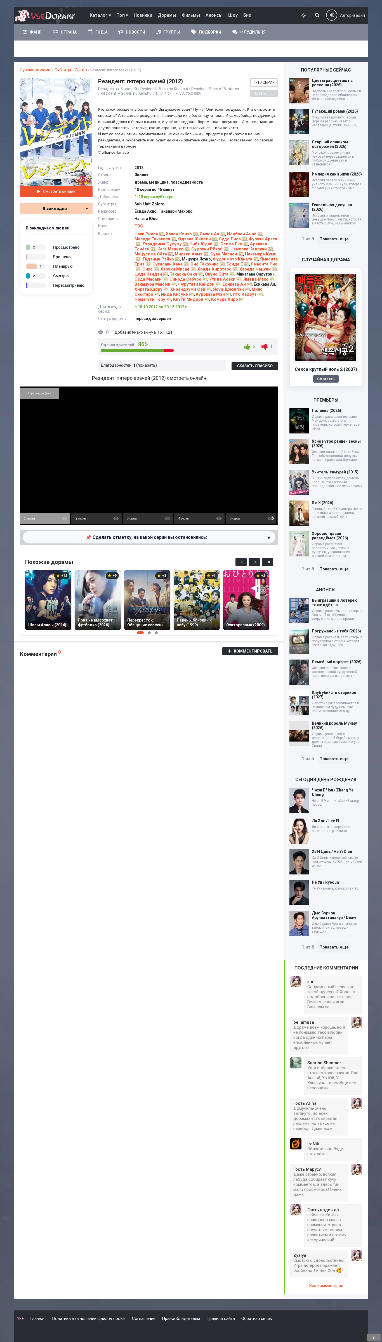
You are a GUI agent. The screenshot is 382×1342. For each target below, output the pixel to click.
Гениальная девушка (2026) (332, 207)
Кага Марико (170, 249)
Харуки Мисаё (175, 269)
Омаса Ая (209, 233)
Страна (69, 32)
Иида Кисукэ (174, 294)
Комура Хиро (224, 299)
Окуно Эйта (216, 274)
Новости (135, 32)
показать (146, 365)
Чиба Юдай (201, 243)
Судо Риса (230, 238)
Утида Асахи (222, 279)
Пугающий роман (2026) (335, 111)
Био (247, 15)
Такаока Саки (183, 274)
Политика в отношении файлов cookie (89, 1318)
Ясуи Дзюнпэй (228, 289)
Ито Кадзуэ (245, 294)
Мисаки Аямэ (188, 254)
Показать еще (334, 238)
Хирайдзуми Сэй (187, 289)
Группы (171, 32)
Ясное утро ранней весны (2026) (336, 443)
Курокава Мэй (210, 294)
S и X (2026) (322, 503)
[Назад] (241, 562)
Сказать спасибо (255, 366)
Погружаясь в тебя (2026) (336, 631)
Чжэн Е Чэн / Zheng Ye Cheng (332, 792)
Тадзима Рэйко (158, 259)
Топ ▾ (122, 15)
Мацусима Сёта (151, 254)
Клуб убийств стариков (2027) (334, 694)
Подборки (210, 32)
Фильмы (191, 15)
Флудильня (253, 32)
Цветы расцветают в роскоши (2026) (332, 82)
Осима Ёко (231, 243)
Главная (38, 1318)
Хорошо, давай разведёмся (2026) (330, 535)
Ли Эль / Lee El (325, 821)
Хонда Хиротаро (214, 269)
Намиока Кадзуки (248, 249)
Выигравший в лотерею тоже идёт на (335, 602)
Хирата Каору (148, 289)
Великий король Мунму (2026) (334, 725)
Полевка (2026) (326, 410)
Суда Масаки (148, 279)
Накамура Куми (261, 254)
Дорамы (167, 15)
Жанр (36, 32)
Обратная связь (256, 1318)
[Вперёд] (254, 562)
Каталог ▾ (100, 15)
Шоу (233, 15)
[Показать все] (267, 562)
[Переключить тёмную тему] (303, 15)
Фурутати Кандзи (196, 284)
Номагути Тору (150, 299)
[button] (86, 83)
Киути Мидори (188, 299)
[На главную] (46, 15)
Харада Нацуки (255, 269)
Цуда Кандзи (148, 274)
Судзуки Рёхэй (207, 249)
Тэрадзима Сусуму (162, 243)
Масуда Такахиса (152, 238)
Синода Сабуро (185, 279)
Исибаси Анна (241, 233)
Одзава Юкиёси (194, 238)
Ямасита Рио (264, 264)
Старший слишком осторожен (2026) (330, 144)
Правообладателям (181, 1318)
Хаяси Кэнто (179, 233)
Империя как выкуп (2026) (337, 174)
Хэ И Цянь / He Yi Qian (332, 851)
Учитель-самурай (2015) (335, 472)
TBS (139, 226)
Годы (101, 32)
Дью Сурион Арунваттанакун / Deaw (334, 915)
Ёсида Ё (235, 264)
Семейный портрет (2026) (337, 662)
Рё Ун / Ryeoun (325, 882)
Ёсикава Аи (234, 284)
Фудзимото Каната (232, 259)
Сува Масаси (223, 254)
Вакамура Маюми (152, 284)
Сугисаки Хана (167, 264)
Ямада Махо (255, 279)
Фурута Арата (263, 238)
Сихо (147, 269)
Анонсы (214, 15)
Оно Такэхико (204, 264)
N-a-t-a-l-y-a (144, 332)
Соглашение (143, 1318)
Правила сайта (220, 1318)
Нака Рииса (146, 233)
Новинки (143, 15)
